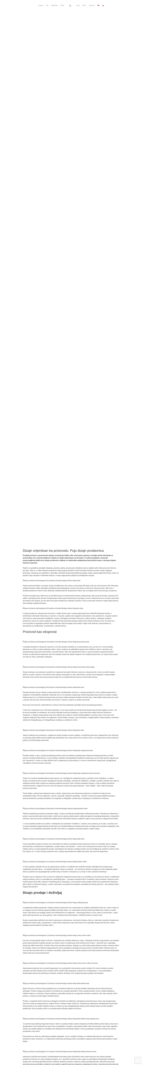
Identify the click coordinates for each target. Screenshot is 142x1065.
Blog (78, 5)
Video (62, 5)
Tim (47, 5)
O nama (40, 5)
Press (84, 5)
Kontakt (92, 5)
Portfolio (54, 5)
